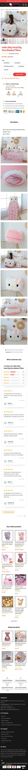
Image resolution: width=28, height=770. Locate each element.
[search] (23, 5)
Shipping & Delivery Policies (7, 732)
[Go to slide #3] (20, 41)
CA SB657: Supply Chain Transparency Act (11, 724)
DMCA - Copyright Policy (7, 722)
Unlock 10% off (3, 763)
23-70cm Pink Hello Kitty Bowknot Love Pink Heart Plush (19, 544)
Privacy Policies (5, 720)
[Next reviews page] (24, 516)
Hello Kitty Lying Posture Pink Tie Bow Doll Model (7, 665)
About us (3, 716)
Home (2, 9)
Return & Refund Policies (7, 736)
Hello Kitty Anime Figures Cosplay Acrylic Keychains (20, 588)
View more (14, 621)
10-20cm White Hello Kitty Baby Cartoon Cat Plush (7, 566)
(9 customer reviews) (14, 53)
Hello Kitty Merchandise (12, 9)
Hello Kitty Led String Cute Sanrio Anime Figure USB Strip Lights (7, 610)
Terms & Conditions (5, 718)
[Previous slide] (3, 24)
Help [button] (25, 768)
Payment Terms (5, 734)
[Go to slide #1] (4, 41)
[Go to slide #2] (12, 41)
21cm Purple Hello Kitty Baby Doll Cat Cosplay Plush (7, 544)
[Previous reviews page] (17, 516)
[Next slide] (25, 24)
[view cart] (26, 5)
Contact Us (3, 738)
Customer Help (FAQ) (6, 740)
